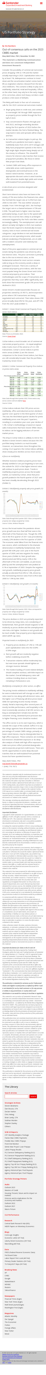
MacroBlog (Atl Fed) (12, 1244)
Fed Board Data (11, 1255)
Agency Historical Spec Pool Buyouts (19, 1170)
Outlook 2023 (10, 1187)
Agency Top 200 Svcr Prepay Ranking (19, 1167)
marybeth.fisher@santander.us (14, 763)
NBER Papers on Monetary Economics (19, 1226)
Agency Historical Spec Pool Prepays (19, 1173)
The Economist (10, 1322)
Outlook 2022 (10, 1203)
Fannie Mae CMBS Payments (16, 1138)
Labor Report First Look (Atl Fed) (17, 1258)
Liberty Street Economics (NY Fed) (18, 1241)
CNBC (7, 1275)
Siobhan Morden (11, 1120)
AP (6, 1273)
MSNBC (8, 1284)
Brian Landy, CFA (11, 1117)
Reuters (8, 1287)
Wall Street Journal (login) (14, 1305)
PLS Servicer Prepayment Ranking (17, 1155)
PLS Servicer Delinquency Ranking (17, 1152)
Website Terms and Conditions (10, 1354)
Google (7, 1278)
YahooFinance (10, 1290)
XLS (32, 1152)
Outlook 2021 (10, 1206)
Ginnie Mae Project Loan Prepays (17, 1147)
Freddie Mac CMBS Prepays (15, 1141)
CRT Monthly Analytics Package (17, 1135)
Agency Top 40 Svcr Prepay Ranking (18, 1164)
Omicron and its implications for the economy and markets (18, 1199)
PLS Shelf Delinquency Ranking (16, 1158)
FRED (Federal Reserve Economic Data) (20, 1252)
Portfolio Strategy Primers (16, 1179)
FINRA (9, 1362)
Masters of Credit (11, 1190)
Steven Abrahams (11, 1106)
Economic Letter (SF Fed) (14, 1238)
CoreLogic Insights (12, 1235)
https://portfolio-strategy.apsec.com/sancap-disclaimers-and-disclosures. (20, 807)
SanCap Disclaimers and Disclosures (12, 1358)
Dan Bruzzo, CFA (11, 1109)
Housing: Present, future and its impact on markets (21, 1194)
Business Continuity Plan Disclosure (12, 1356)
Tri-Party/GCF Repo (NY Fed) (16, 1264)
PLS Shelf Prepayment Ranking (16, 1161)
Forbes (7, 1325)
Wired (7, 1334)
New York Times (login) (14, 1302)
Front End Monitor (12, 1144)
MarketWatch (10, 1281)
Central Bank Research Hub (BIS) (17, 1223)
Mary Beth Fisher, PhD (10, 56)
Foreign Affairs (10, 1328)
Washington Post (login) (14, 1308)
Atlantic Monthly (11, 1316)
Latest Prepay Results (13, 1150)
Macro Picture (10, 1209)
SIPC (3, 1362)
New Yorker (9, 1331)
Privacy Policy (6, 1359)
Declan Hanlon (10, 1111)
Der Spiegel (9, 1319)
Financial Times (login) (13, 1299)
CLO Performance (12, 1215)
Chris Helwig (9, 1114)
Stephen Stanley (11, 1123)
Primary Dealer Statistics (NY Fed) (18, 1261)
